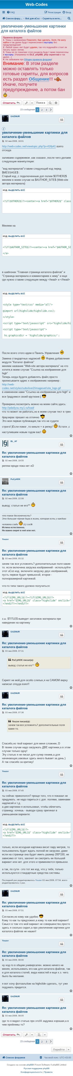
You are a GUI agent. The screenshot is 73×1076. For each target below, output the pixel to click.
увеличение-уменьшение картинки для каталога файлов (33, 28)
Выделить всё (16, 190)
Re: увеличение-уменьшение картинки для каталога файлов (34, 454)
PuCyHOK (15, 479)
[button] (51, 109)
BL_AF (14, 441)
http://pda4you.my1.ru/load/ (18, 407)
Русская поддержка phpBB (36, 1068)
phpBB (30, 1065)
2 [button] (42, 110)
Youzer (5, 539)
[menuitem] (11, 12)
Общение (39, 79)
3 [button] (46, 110)
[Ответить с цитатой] (61, 119)
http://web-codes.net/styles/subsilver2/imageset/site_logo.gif (31, 386)
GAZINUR (15, 116)
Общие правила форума (38, 59)
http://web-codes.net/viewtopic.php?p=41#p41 (29, 146)
